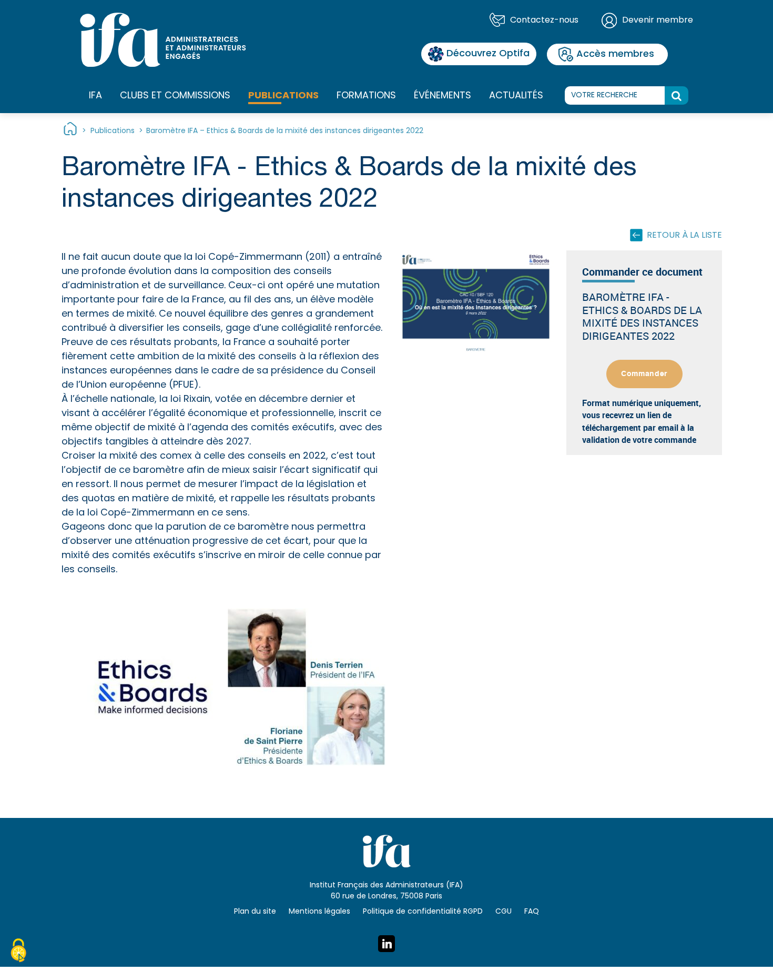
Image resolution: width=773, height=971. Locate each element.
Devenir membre (657, 20)
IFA (95, 96)
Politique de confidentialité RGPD (423, 912)
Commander (644, 374)
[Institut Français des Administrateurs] (163, 40)
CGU (503, 912)
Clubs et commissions (175, 96)
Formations (366, 96)
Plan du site (255, 912)
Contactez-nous (544, 20)
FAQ (531, 912)
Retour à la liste (684, 235)
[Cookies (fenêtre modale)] (18, 952)
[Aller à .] (70, 131)
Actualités (516, 96)
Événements (442, 96)
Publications (283, 96)
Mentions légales (319, 912)
